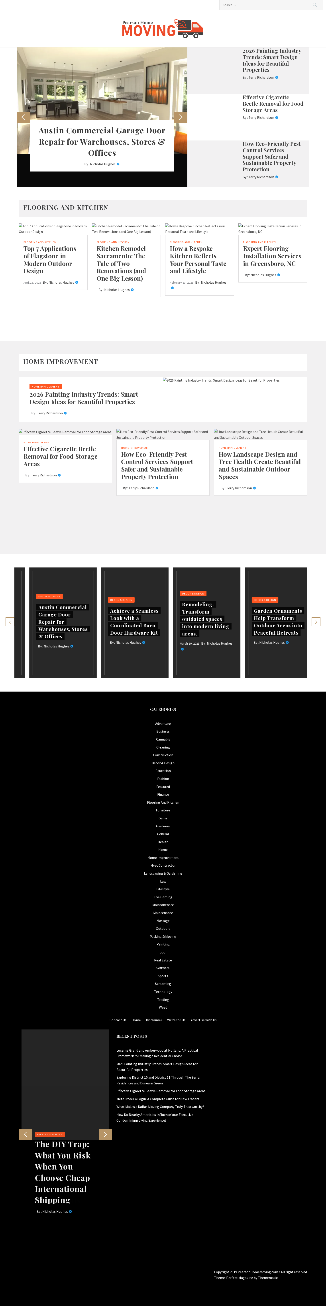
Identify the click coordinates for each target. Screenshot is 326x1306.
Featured (163, 786)
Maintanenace (163, 905)
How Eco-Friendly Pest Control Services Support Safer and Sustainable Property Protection (272, 156)
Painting (163, 944)
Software (163, 968)
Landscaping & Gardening (163, 873)
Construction (163, 755)
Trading (163, 999)
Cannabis (163, 739)
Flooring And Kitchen (40, 242)
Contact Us (118, 1020)
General (163, 834)
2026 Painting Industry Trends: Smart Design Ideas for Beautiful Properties (272, 60)
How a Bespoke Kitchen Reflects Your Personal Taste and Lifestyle (198, 259)
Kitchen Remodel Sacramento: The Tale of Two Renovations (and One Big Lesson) (121, 263)
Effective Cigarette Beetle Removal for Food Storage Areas (273, 103)
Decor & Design (39, 596)
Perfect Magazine (240, 1277)
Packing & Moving (163, 936)
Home (163, 849)
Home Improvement (45, 386)
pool (163, 952)
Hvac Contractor (163, 865)
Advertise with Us (203, 1020)
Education (163, 770)
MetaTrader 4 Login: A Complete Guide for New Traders (157, 1099)
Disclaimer (154, 1020)
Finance (163, 794)
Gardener (163, 826)
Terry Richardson (261, 77)
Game (163, 818)
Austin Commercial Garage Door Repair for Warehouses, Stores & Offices (102, 141)
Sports (163, 976)
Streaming (163, 983)
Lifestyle (163, 889)
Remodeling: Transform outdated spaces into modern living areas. (195, 619)
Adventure (163, 723)
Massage (163, 920)
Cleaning (163, 747)
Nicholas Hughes (103, 164)
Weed (163, 1007)
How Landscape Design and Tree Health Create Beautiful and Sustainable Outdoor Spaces (260, 465)
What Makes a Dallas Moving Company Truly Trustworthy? (160, 1106)
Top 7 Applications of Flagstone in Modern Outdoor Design (50, 259)
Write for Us (176, 1020)
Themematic (268, 1277)
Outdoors (163, 928)
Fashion (163, 778)
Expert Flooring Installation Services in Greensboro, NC (272, 255)
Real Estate (163, 960)
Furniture (163, 810)
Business (163, 731)
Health (163, 842)
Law (163, 881)
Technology (163, 991)
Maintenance (163, 912)
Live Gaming (163, 897)
